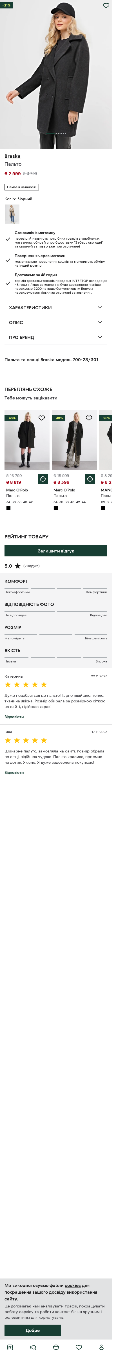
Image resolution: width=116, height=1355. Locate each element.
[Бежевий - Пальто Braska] (12, 214)
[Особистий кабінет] (101, 1347)
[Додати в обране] (106, 5)
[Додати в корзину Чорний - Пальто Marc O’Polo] (43, 479)
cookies (73, 1285)
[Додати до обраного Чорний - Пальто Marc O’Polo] (41, 418)
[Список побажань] (78, 1347)
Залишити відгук (56, 551)
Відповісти (14, 717)
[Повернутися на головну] (10, 1347)
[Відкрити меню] (33, 1347)
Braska (13, 156)
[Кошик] (56, 1347)
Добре (33, 1330)
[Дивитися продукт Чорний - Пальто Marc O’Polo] (27, 440)
